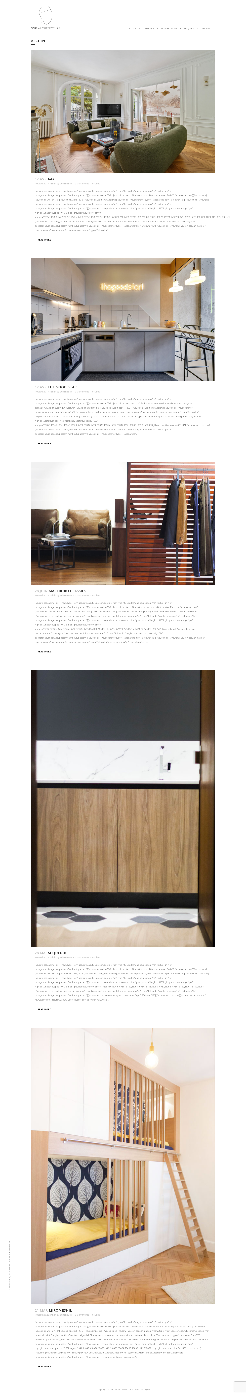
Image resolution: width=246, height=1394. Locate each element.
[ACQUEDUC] (123, 808)
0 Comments (82, 183)
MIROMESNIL (60, 1310)
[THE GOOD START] (123, 319)
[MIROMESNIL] (123, 1166)
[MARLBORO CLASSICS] (123, 523)
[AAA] (123, 111)
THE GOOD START (63, 387)
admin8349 (66, 183)
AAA (51, 179)
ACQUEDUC (58, 953)
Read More (44, 239)
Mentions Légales (142, 1389)
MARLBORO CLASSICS (67, 591)
